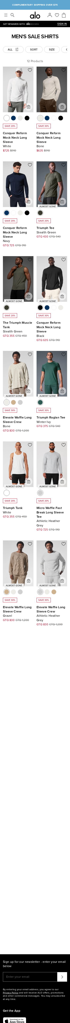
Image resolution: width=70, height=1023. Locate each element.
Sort (34, 49)
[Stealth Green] (40, 212)
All (10, 49)
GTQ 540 (55, 236)
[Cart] (63, 15)
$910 (13, 150)
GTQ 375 (42, 426)
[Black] (27, 118)
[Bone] (20, 118)
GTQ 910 (20, 245)
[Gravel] (13, 402)
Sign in (62, 23)
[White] (6, 118)
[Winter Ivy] (40, 402)
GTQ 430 (42, 236)
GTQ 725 (8, 245)
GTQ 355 (8, 336)
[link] (30, 24)
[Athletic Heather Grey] (20, 402)
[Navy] (13, 118)
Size (52, 49)
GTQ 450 (21, 336)
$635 (40, 150)
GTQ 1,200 (22, 430)
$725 (6, 150)
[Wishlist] (56, 15)
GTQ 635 (42, 340)
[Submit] (62, 976)
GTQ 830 (9, 430)
